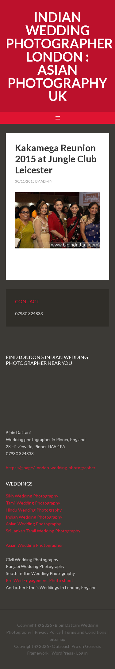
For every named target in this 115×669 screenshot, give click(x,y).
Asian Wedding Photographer (34, 545)
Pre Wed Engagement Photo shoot (39, 580)
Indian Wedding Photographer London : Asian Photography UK (59, 56)
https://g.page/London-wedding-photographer (50, 467)
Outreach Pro (65, 646)
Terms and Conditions (85, 632)
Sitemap (57, 639)
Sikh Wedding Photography (32, 495)
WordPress (62, 653)
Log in (82, 653)
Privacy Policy (48, 632)
